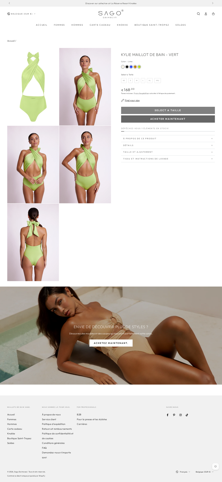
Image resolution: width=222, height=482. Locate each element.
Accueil (11, 40)
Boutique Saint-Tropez (19, 438)
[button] (198, 14)
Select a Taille (127, 74)
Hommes (12, 424)
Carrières (82, 424)
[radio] (123, 67)
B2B (79, 414)
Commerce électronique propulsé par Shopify (26, 476)
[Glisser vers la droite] (212, 3)
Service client (49, 419)
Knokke (11, 433)
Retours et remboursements (57, 428)
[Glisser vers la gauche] (9, 3)
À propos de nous (51, 414)
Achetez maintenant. (111, 343)
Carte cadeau (14, 428)
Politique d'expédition (53, 424)
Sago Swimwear (20, 472)
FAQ (44, 447)
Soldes (10, 443)
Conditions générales (53, 443)
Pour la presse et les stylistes (92, 419)
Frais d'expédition (141, 93)
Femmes (11, 419)
